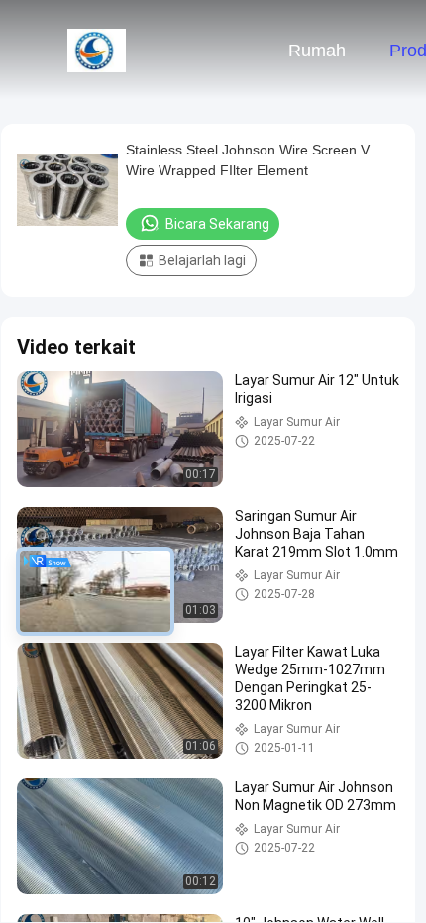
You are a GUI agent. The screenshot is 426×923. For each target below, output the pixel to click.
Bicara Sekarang (217, 224)
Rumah (317, 50)
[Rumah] (97, 49)
